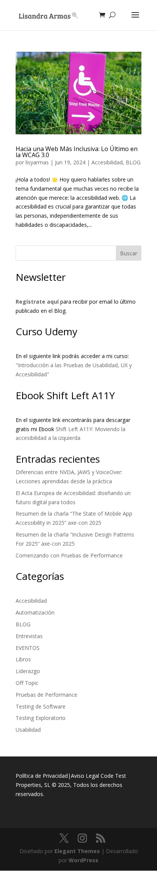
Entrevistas (29, 636)
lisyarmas (37, 162)
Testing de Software (41, 706)
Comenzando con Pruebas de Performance (69, 555)
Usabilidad (28, 729)
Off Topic (27, 682)
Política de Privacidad (42, 775)
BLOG (133, 162)
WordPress (83, 860)
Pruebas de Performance (46, 694)
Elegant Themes (77, 851)
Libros (23, 659)
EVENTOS (28, 647)
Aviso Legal (85, 775)
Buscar (128, 253)
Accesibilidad (107, 162)
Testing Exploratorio (41, 717)
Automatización (35, 612)
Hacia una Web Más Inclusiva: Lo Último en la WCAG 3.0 (77, 152)
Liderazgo (28, 671)
